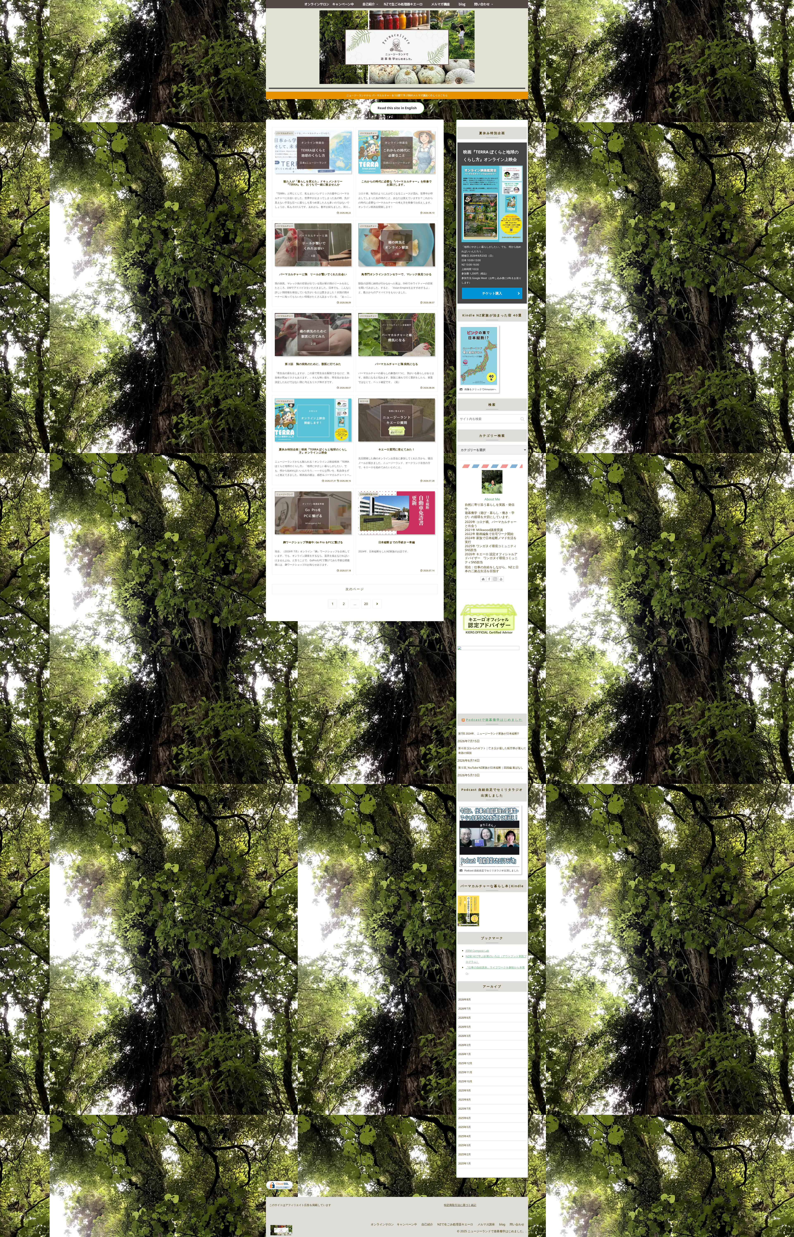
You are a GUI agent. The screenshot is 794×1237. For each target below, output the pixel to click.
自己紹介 (427, 1224)
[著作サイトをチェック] (483, 579)
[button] (522, 419)
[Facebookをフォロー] (489, 579)
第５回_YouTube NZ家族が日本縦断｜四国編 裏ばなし (490, 767)
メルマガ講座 (486, 1224)
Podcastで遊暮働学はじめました (494, 720)
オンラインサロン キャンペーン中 (394, 1224)
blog (502, 1224)
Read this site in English (397, 108)
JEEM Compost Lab (477, 950)
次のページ (355, 589)
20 (366, 604)
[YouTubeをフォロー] (501, 579)
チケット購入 (492, 293)
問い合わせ (517, 1224)
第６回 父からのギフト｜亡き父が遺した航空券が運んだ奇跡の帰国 (492, 750)
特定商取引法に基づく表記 (460, 1205)
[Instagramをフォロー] (495, 579)
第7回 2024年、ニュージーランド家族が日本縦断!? (488, 733)
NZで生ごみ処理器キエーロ (455, 1224)
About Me (492, 499)
